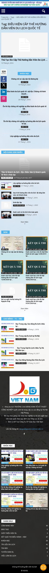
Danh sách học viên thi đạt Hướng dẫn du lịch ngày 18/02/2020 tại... (35, 278)
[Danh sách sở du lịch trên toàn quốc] (6, 215)
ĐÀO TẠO (25, 82)
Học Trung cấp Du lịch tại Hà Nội (28, 336)
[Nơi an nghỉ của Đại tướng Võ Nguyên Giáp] (12, 291)
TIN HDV (4, 548)
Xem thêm (24, 222)
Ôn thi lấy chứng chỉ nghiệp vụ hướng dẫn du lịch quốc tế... (36, 488)
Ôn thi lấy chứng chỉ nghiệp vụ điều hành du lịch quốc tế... (11, 488)
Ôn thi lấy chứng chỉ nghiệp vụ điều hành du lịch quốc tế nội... (24, 107)
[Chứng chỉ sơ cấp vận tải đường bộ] (12, 243)
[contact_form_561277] (43, 567)
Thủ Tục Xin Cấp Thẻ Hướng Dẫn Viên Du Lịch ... (24, 59)
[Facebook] (24, 434)
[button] (43, 11)
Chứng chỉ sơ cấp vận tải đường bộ (24, 79)
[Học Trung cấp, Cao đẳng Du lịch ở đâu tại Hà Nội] (7, 327)
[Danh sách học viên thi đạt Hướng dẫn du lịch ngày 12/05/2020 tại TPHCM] (12, 267)
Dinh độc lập (17, 202)
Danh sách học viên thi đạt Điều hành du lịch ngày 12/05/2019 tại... (37, 254)
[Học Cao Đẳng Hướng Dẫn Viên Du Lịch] (7, 363)
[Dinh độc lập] (6, 205)
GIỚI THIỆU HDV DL (9, 533)
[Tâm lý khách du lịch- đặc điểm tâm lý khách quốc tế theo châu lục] (24, 164)
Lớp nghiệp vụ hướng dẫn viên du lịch (24, 136)
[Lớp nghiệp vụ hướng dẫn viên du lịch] (6, 186)
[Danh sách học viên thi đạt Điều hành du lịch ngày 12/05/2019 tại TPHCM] (37, 243)
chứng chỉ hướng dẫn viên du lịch (24, 567)
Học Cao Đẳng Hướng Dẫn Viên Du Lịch (30, 360)
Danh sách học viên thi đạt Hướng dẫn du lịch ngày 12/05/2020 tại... (10, 278)
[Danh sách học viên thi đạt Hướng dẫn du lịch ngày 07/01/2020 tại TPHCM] (37, 291)
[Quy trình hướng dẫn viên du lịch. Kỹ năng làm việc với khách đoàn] (6, 195)
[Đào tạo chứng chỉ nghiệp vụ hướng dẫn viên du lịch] (12, 500)
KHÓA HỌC (5, 541)
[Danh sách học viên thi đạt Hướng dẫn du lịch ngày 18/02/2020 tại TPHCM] (37, 267)
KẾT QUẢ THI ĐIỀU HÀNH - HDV (36, 249)
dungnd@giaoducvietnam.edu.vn (31, 429)
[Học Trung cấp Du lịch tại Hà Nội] (7, 339)
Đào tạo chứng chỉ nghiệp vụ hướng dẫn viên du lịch (11, 510)
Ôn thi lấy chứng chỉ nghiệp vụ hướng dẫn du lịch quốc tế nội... (24, 122)
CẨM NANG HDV (7, 56)
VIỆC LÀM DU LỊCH (8, 556)
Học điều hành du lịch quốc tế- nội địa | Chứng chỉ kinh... (36, 466)
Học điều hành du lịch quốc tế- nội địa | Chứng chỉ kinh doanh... (25, 92)
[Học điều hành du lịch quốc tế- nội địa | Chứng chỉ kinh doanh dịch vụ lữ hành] (37, 457)
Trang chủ (4, 17)
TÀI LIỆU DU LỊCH (7, 178)
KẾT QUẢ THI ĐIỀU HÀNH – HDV (13, 537)
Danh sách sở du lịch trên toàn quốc (25, 212)
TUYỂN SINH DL (21, 329)
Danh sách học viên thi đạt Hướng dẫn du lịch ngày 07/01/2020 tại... (35, 301)
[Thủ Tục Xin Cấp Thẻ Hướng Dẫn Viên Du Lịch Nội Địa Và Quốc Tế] (24, 45)
